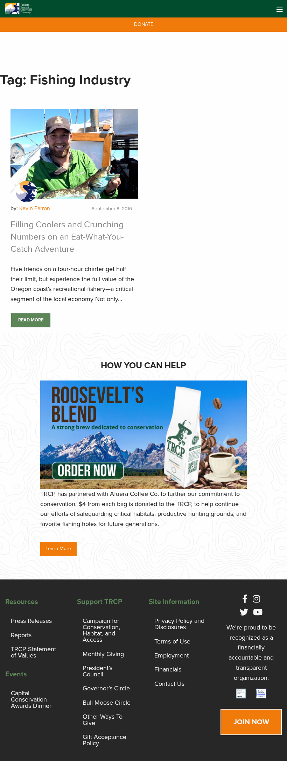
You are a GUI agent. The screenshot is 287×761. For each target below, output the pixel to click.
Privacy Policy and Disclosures (179, 624)
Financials (167, 669)
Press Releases (31, 621)
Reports (21, 635)
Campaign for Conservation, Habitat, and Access (101, 630)
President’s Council (97, 671)
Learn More (58, 549)
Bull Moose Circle (107, 702)
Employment (171, 655)
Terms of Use (172, 641)
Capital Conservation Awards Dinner (31, 699)
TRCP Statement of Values (33, 652)
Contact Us (169, 684)
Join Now (251, 722)
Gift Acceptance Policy (104, 740)
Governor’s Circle (106, 688)
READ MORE (30, 320)
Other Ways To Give (102, 720)
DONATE (143, 24)
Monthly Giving (103, 654)
